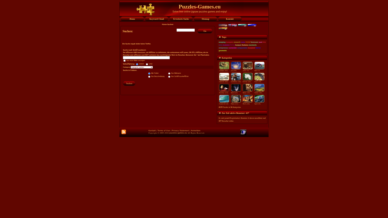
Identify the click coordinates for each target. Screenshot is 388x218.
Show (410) (246, 104)
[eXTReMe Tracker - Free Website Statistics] (243, 135)
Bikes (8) (257, 71)
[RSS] (123, 131)
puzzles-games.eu (178, 133)
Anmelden (196, 131)
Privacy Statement (180, 131)
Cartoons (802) (223, 82)
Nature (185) (258, 93)
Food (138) (257, 82)
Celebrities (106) (236, 82)
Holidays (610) (223, 93)
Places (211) (234, 104)
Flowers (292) (247, 82)
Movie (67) (234, 93)
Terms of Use (163, 131)
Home (164, 24)
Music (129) (246, 93)
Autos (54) (246, 71)
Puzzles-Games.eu (200, 6)
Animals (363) (223, 71)
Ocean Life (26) (223, 104)
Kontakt (152, 131)
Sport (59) (257, 104)
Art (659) (234, 71)
